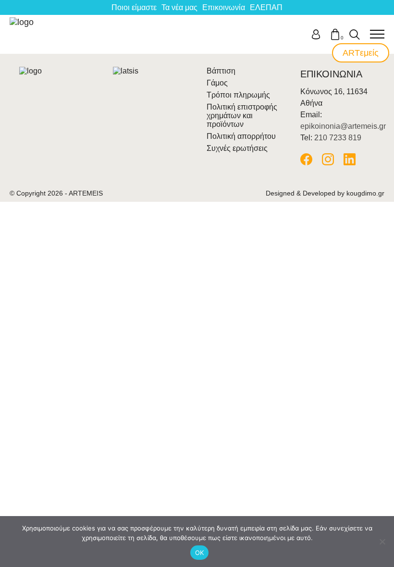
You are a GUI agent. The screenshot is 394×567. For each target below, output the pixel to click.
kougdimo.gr (365, 193)
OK (199, 552)
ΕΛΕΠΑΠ (266, 7)
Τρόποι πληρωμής (238, 95)
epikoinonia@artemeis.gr (343, 126)
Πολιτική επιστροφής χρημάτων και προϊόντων (242, 115)
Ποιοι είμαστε (134, 7)
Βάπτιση (221, 71)
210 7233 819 (337, 138)
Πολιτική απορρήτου (241, 136)
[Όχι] (382, 541)
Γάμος (217, 83)
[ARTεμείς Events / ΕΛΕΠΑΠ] (23, 34)
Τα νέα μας (179, 7)
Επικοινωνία (223, 7)
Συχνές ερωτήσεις (237, 148)
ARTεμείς (361, 53)
